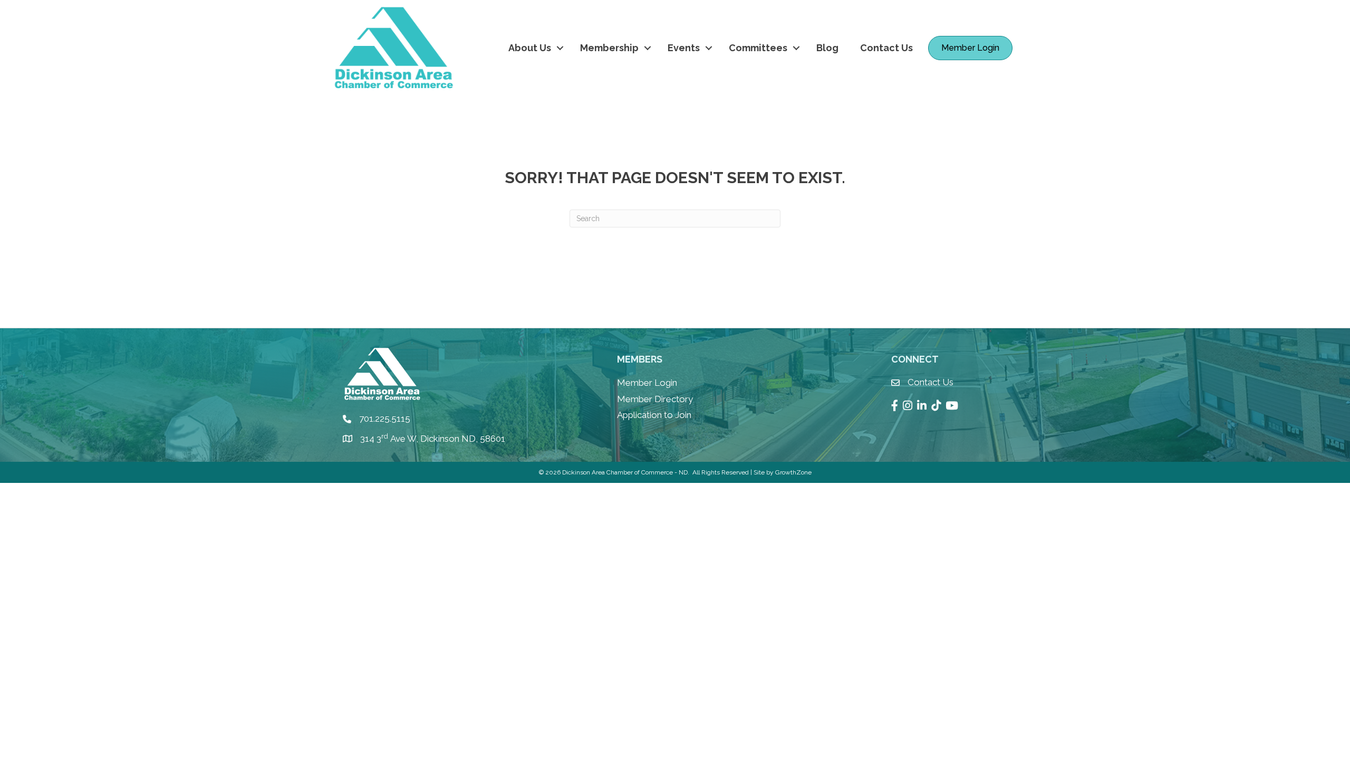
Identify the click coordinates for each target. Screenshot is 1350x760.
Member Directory (655, 399)
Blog (827, 47)
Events (684, 47)
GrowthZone (793, 472)
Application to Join (654, 415)
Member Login (647, 382)
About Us (529, 47)
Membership (609, 47)
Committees (758, 47)
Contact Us (886, 47)
